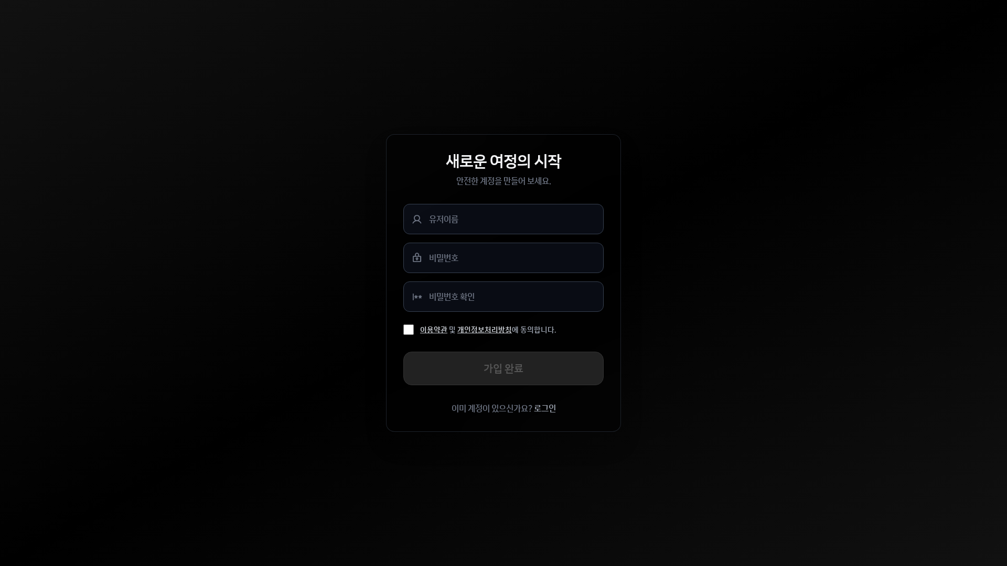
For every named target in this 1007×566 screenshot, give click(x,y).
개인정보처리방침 (484, 329)
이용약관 (433, 329)
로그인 (545, 408)
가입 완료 (503, 368)
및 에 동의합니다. (488, 329)
